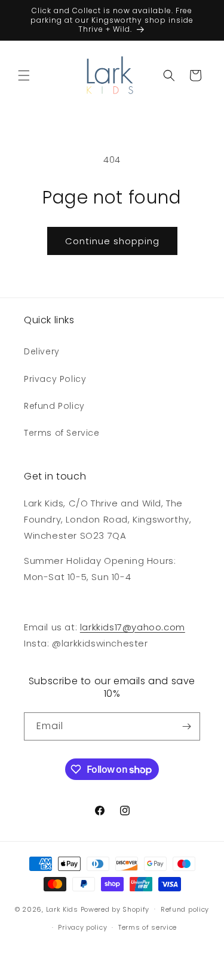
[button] (24, 75)
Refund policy (185, 909)
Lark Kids (62, 908)
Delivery (42, 351)
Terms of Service (62, 433)
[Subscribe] (186, 726)
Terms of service (147, 927)
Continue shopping (112, 241)
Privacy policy (82, 927)
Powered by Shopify (115, 908)
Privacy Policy (55, 379)
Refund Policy (54, 406)
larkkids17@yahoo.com (132, 627)
